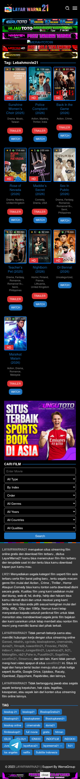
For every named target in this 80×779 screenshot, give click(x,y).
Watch (15, 139)
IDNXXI (36, 739)
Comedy (39, 199)
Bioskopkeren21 (55, 718)
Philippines (64, 212)
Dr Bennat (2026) (64, 269)
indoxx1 (7, 650)
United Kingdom (15, 202)
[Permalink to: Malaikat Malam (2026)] (15, 333)
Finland (44, 277)
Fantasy (68, 199)
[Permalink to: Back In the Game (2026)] (64, 83)
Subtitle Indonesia (46, 752)
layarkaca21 (30, 745)
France (39, 280)
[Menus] (75, 8)
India (44, 121)
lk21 (68, 650)
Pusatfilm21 (46, 654)
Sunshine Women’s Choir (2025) (15, 108)
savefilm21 (9, 658)
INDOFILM (52, 739)
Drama (11, 118)
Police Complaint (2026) (39, 108)
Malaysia (15, 374)
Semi (64, 209)
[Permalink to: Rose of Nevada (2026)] (15, 164)
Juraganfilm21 (34, 650)
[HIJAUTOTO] (40, 28)
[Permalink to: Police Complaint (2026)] (40, 83)
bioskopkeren (46, 641)
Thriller (36, 121)
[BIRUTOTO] (40, 21)
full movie (32, 732)
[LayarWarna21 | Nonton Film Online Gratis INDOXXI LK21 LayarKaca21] (26, 7)
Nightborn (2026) (40, 269)
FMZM (62, 646)
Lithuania (39, 283)
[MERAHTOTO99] (40, 41)
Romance (64, 202)
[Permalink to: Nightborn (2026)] (40, 246)
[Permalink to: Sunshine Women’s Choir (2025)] (15, 83)
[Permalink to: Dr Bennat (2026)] (64, 246)
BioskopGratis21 (50, 712)
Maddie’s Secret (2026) (40, 189)
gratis (46, 732)
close (45, 775)
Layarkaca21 (54, 650)
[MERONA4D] (40, 47)
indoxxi (19, 650)
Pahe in (31, 654)
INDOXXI (69, 739)
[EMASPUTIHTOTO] (40, 55)
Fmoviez (51, 646)
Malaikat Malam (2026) (15, 358)
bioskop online (12, 725)
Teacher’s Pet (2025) (15, 269)
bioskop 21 (10, 712)
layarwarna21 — (52, 745)
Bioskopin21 (11, 718)
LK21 (40, 771)
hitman (59, 732)
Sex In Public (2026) (64, 189)
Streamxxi (25, 658)
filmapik (19, 646)
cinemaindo (64, 641)
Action (34, 118)
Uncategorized (64, 277)
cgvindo (30, 641)
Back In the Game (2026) (64, 108)
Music (19, 118)
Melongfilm (9, 654)
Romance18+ (64, 206)
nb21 (21, 654)
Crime (68, 118)
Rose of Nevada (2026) (15, 189)
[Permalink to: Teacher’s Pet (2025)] (15, 246)
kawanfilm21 (34, 646)
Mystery (44, 118)
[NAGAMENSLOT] (40, 35)
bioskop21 (29, 712)
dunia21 (7, 646)
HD (9, 98)
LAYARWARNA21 (28, 766)
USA (44, 202)
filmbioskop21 (12, 732)
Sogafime (61, 654)
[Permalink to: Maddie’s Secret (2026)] (40, 164)
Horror (34, 277)
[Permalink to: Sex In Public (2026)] (64, 164)
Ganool (7, 641)
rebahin (18, 641)
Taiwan (15, 121)
